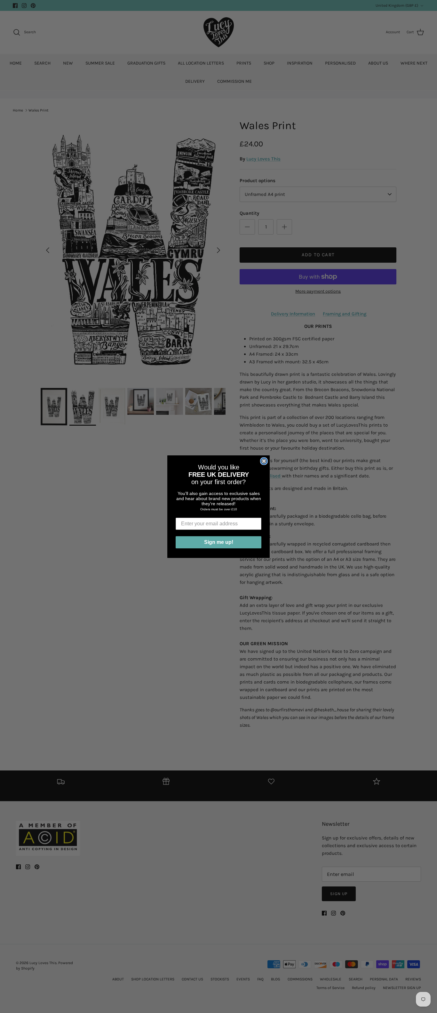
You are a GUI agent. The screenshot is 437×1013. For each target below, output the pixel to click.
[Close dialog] (264, 461)
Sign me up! (218, 542)
